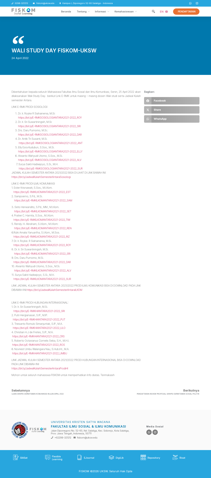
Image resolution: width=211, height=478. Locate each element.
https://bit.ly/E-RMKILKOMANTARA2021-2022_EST (42, 192)
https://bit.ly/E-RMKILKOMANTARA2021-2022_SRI (42, 253)
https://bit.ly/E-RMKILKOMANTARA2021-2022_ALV (42, 270)
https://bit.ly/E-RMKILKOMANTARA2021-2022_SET (42, 211)
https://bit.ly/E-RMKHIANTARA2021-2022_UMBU (39, 353)
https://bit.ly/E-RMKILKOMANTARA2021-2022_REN (42, 228)
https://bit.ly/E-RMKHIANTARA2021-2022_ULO (39, 328)
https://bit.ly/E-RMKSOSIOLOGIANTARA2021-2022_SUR (47, 168)
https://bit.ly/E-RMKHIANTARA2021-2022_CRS (38, 336)
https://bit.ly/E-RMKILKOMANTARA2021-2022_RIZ (41, 236)
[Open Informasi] (108, 11)
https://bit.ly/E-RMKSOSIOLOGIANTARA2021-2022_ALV (49, 160)
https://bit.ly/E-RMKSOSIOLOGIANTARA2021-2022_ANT (51, 143)
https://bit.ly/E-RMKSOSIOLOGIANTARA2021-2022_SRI (49, 126)
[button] (153, 11)
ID (166, 11)
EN (162, 11)
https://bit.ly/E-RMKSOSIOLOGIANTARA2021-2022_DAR (50, 134)
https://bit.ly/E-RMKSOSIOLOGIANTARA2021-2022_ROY (50, 117)
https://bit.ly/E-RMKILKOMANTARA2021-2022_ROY (42, 245)
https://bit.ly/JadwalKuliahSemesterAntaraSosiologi (41, 177)
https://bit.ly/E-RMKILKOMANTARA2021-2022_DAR (42, 262)
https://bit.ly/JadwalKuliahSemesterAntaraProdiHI (40, 368)
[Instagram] (155, 432)
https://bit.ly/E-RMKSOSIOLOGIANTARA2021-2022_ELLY (50, 151)
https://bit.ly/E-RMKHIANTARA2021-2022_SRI (39, 311)
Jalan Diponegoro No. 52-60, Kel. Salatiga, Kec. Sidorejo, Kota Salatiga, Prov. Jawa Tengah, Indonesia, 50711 (90, 432)
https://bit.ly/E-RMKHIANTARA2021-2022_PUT (39, 319)
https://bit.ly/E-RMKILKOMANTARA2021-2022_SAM (43, 200)
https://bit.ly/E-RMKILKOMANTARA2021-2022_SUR (42, 279)
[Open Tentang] (88, 11)
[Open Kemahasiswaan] (135, 11)
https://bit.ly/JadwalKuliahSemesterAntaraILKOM (54, 289)
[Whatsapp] (149, 432)
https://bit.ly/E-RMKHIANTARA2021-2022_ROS (38, 344)
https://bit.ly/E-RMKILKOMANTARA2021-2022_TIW (42, 219)
